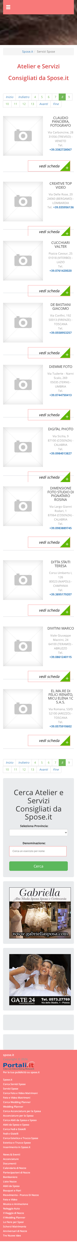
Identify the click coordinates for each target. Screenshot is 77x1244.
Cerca (38, 866)
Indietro (23, 97)
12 (24, 104)
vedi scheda (49, 165)
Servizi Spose (10, 1088)
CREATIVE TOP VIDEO (60, 185)
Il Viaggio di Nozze (13, 1213)
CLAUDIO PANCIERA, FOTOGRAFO (60, 121)
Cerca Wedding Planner (17, 1102)
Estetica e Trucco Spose (17, 1142)
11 (15, 104)
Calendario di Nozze (14, 1168)
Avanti (43, 104)
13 (32, 104)
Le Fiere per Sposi (13, 1222)
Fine (56, 104)
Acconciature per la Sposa (18, 1115)
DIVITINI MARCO (60, 628)
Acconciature (11, 1159)
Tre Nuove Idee (12, 1235)
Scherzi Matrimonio (14, 1226)
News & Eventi (11, 1154)
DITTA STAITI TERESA (60, 564)
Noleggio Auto (11, 1208)
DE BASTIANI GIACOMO (61, 306)
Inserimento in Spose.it (16, 1147)
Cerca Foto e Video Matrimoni (20, 1093)
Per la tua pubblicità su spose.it (21, 1072)
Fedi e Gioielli (10, 1133)
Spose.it (27, 51)
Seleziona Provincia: (34, 826)
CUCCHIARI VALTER (60, 244)
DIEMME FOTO (60, 366)
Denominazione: (34, 843)
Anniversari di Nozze (15, 1231)
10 (7, 104)
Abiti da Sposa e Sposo (16, 1124)
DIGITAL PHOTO (60, 429)
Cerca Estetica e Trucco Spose (20, 1138)
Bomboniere (10, 1177)
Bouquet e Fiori (12, 1190)
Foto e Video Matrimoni (16, 1097)
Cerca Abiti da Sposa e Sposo (20, 1120)
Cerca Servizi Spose (14, 1084)
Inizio (9, 97)
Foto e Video (10, 1199)
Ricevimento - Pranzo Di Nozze (21, 1195)
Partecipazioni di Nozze (16, 1172)
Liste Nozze (10, 1181)
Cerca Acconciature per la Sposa (22, 1111)
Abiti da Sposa (11, 1186)
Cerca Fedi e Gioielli (14, 1129)
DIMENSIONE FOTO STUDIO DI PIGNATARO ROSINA (60, 494)
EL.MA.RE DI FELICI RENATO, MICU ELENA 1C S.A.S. (60, 696)
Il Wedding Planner (14, 1217)
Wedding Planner (13, 1106)
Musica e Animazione (15, 1204)
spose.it (8, 1055)
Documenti (9, 1163)
